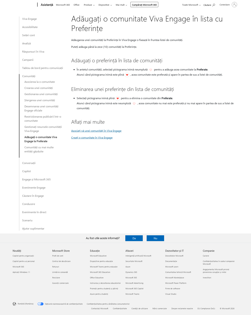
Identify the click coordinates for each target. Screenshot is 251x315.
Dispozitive (104, 4)
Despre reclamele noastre (182, 308)
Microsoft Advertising (134, 283)
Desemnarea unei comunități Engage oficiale (41, 108)
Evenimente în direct (34, 212)
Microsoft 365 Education (100, 272)
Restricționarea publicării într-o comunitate (42, 118)
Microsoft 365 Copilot (134, 288)
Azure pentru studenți (99, 294)
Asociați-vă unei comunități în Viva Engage (96, 130)
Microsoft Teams (132, 294)
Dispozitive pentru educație (101, 261)
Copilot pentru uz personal (24, 261)
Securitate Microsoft (134, 261)
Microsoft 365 (63, 4)
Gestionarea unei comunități (41, 94)
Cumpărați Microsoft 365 (144, 4)
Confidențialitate (120, 308)
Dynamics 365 (131, 272)
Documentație (171, 261)
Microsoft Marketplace (174, 277)
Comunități (28, 76)
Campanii (27, 59)
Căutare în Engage (33, 195)
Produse (88, 4)
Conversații (29, 163)
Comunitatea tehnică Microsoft (178, 272)
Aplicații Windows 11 (21, 272)
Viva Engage (29, 18)
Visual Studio (170, 294)
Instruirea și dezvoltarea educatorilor (105, 283)
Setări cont (28, 35)
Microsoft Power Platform (175, 283)
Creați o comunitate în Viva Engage (92, 137)
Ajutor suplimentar (33, 228)
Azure (128, 266)
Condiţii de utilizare (139, 308)
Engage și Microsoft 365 (36, 179)
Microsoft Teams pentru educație (103, 266)
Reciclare (56, 277)
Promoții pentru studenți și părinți (104, 288)
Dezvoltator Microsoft (174, 255)
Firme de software (172, 288)
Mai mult (120, 4)
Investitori (207, 277)
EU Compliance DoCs (206, 308)
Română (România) (25, 303)
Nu (155, 238)
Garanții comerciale (60, 283)
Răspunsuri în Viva (33, 51)
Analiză (26, 43)
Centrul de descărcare (61, 261)
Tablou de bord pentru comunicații (42, 68)
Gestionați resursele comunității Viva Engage (43, 129)
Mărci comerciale (159, 308)
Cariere (206, 255)
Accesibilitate (30, 27)
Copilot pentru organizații (23, 255)
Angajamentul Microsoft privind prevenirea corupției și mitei (216, 270)
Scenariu (27, 220)
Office (76, 4)
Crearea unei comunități (38, 88)
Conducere (28, 204)
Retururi (55, 266)
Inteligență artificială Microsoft (138, 255)
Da (134, 238)
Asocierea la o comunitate (39, 81)
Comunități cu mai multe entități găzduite (39, 149)
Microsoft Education (98, 255)
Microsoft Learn (171, 266)
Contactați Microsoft (99, 308)
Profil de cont (57, 255)
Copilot (26, 171)
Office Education (96, 277)
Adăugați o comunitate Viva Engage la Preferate (40, 139)
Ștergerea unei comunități (39, 100)
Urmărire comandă (60, 272)
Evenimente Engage (33, 187)
